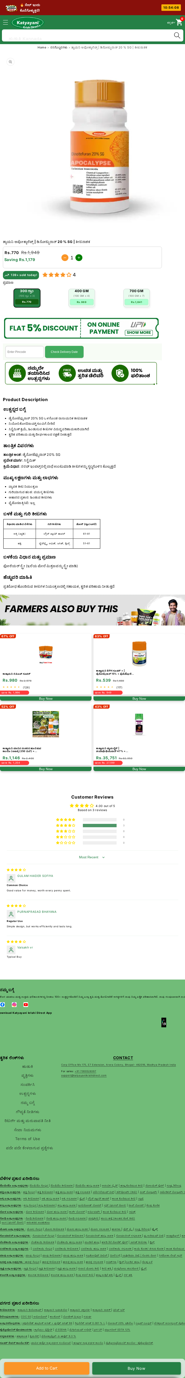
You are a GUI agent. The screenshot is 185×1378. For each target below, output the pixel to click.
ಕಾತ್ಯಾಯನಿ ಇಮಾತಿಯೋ (55, 1309)
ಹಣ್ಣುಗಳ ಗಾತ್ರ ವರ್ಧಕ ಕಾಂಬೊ (88, 1342)
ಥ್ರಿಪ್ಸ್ (122, 1261)
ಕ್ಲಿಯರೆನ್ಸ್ (34, 1336)
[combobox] (92, 35)
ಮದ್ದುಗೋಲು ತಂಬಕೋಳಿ (126, 1268)
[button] (8, 22)
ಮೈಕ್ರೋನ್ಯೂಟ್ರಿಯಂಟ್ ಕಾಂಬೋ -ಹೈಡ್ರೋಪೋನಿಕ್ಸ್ (129, 1342)
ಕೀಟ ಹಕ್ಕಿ (107, 1268)
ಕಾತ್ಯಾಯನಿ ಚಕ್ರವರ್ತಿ (80, 1309)
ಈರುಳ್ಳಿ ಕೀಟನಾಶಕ (51, 1261)
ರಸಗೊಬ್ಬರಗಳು (59, 47)
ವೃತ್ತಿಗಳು (27, 1075)
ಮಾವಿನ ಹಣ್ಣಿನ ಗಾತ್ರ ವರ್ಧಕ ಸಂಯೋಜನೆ (51, 1342)
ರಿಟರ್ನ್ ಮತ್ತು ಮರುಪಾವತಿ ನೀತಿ (28, 1120)
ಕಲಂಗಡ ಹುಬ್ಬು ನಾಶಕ (62, 1274)
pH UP (97, 1329)
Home (42, 47)
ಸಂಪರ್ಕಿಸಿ (27, 1084)
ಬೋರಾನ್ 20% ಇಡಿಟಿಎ (120, 1323)
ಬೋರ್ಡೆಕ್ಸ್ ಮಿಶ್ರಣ (72, 1316)
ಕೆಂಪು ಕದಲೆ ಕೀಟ (85, 1274)
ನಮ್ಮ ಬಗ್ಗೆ (28, 1102)
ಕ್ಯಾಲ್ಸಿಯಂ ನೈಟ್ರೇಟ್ (43, 1329)
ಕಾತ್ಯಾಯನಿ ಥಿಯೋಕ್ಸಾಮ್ (30, 1309)
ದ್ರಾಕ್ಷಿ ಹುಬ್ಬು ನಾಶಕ (66, 1268)
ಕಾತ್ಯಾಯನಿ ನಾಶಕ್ (101, 1309)
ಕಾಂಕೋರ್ (55, 1316)
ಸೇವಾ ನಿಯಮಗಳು (27, 1130)
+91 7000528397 (85, 1071)
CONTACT (123, 1057)
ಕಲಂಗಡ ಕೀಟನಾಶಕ (38, 1274)
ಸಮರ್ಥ (87, 1316)
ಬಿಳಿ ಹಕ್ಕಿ (128, 1274)
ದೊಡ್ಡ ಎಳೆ (147, 1261)
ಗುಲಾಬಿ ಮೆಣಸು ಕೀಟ (88, 1268)
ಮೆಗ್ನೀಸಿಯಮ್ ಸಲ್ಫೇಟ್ (80, 1329)
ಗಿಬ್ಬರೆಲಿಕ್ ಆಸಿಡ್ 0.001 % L (90, 1323)
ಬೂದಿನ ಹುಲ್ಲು (133, 1261)
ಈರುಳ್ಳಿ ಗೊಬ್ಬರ (32, 1261)
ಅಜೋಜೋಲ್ (40, 1316)
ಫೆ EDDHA (61, 1329)
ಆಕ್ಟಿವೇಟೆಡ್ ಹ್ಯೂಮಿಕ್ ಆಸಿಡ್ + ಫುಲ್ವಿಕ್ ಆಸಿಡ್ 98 (47, 1323)
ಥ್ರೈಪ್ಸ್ (143, 1268)
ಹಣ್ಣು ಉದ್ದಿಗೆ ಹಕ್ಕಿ (104, 1274)
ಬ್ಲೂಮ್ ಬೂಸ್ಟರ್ (144, 1323)
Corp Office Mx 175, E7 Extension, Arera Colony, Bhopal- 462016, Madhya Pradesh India (118, 1064)
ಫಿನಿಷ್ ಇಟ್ (119, 1309)
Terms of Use (27, 1138)
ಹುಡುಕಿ (27, 1066)
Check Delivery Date (64, 352)
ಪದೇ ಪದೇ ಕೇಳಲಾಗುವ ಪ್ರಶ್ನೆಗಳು (29, 1148)
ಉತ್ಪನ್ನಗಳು (27, 1093)
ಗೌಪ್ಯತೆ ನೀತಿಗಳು (28, 1111)
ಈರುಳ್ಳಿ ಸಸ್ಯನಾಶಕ (94, 1261)
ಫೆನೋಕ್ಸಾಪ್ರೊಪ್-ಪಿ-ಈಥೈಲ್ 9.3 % (58, 1336)
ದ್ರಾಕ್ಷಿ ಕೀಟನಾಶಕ (47, 1268)
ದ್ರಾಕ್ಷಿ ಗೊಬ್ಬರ (30, 1268)
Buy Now (137, 1368)
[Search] (177, 35)
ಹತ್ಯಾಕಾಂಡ (22, 1336)
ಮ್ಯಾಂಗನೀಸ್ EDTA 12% (117, 1329)
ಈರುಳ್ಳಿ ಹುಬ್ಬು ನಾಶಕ (73, 1261)
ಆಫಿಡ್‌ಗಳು (111, 1261)
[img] (16, 870)
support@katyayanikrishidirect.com (84, 1075)
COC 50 (26, 1316)
